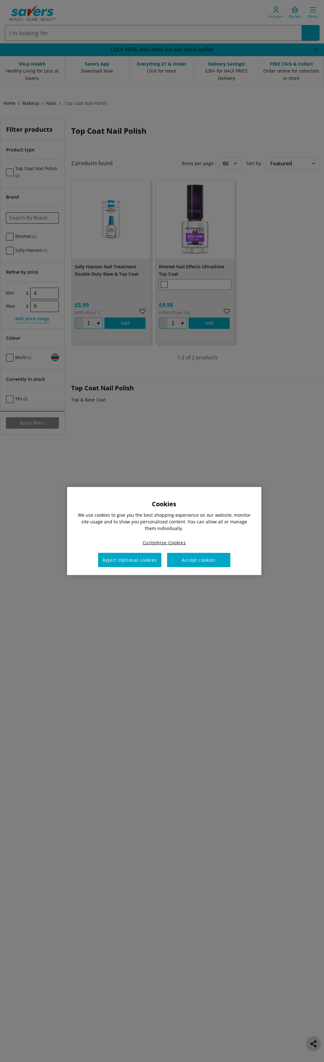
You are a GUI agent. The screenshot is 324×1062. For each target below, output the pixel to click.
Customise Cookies (164, 543)
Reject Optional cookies (130, 560)
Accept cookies (199, 560)
